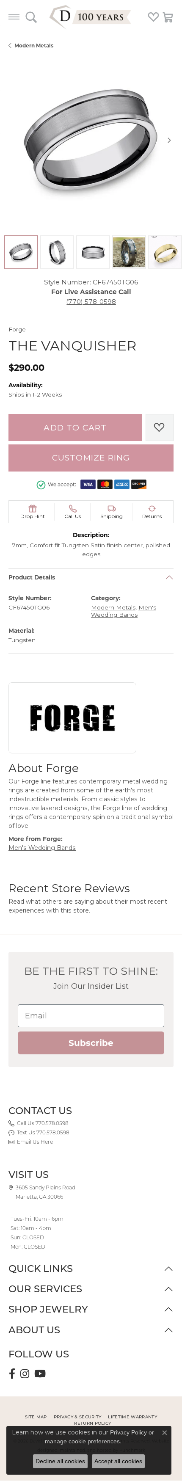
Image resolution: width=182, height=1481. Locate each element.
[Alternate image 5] (165, 252)
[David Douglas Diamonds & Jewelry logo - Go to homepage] (91, 17)
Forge (17, 329)
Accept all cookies (118, 1461)
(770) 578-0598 (91, 302)
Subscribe (91, 1043)
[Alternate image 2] (57, 252)
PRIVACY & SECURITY (78, 1417)
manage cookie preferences (82, 1441)
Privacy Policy (128, 1432)
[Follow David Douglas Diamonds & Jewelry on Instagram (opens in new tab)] (25, 1373)
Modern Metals (33, 45)
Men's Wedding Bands (123, 611)
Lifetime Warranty (132, 1417)
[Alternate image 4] (129, 252)
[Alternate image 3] (93, 252)
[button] (31, 16)
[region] (91, 140)
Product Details (31, 577)
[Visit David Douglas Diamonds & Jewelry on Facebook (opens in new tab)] (12, 1373)
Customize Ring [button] (91, 458)
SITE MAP (36, 1417)
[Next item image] (169, 140)
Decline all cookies (60, 1461)
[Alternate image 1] (21, 252)
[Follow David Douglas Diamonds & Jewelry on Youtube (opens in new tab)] (40, 1373)
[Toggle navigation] (14, 17)
